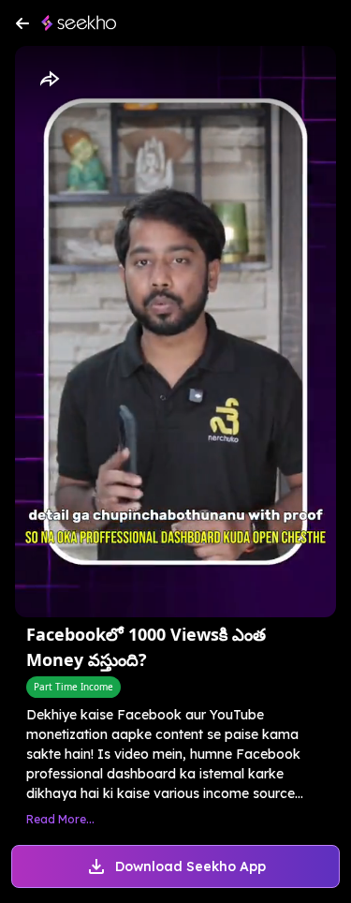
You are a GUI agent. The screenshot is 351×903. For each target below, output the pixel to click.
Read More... (60, 819)
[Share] (48, 79)
